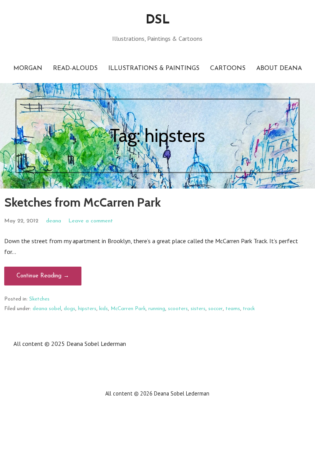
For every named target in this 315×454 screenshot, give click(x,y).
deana (53, 221)
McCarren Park (128, 308)
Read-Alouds (75, 68)
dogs (69, 308)
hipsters (87, 308)
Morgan (27, 68)
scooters (178, 308)
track (249, 308)
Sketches (39, 299)
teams (232, 308)
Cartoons (227, 68)
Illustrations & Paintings (153, 68)
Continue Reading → (43, 276)
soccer (215, 308)
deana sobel (47, 308)
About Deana (279, 68)
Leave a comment (90, 221)
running (156, 308)
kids (103, 308)
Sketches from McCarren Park (82, 202)
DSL (157, 20)
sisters (198, 308)
